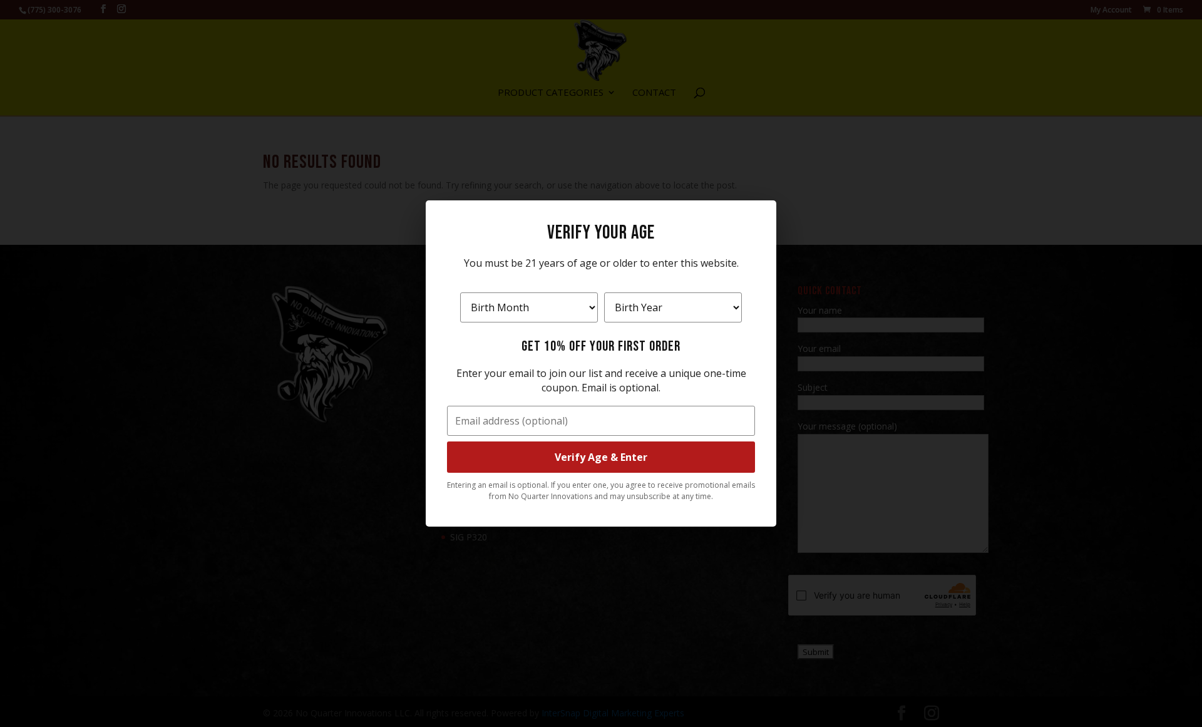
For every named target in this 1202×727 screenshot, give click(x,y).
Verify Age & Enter (601, 457)
